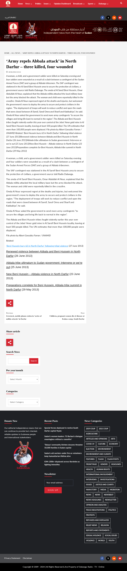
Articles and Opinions (96, 439)
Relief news (91, 525)
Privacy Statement (12, 558)
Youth (111, 540)
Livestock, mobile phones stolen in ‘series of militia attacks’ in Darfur (24, 316)
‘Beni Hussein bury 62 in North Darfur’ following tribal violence (37, 246)
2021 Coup (103, 429)
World (101, 540)
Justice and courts (104, 485)
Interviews (91, 480)
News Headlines (93, 500)
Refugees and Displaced (97, 520)
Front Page (91, 464)
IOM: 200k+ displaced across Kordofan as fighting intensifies (62, 463)
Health (89, 469)
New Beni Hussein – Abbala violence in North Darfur (37, 274)
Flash (101, 459)
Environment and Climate (98, 454)
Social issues (111, 535)
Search (34, 361)
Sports (90, 4)
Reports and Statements (97, 530)
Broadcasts (77, 4)
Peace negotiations (95, 510)
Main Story (91, 490)
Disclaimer (27, 558)
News (27, 4)
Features (90, 459)
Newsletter (110, 500)
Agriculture (92, 434)
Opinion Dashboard (62, 4)
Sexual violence (93, 535)
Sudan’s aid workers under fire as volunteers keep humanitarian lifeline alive (63, 454)
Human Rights (103, 469)
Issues (46, 4)
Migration (115, 490)
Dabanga (102, 4)
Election (90, 449)
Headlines (116, 464)
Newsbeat (108, 495)
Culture (101, 444)
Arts (113, 439)
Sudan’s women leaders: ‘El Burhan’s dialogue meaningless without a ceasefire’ (63, 438)
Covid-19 (90, 444)
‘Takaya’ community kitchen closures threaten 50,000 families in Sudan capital (63, 446)
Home (20, 4)
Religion (105, 525)
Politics (38, 4)
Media (103, 490)
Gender (104, 464)
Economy (113, 444)
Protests (90, 515)
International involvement (99, 474)
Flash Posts (113, 459)
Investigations (107, 480)
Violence (90, 540)
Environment (104, 449)
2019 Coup (90, 429)
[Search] (121, 3)
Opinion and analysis (96, 505)
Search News (13, 351)
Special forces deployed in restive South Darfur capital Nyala (61, 429)
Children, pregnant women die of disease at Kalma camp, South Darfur (66, 316)
